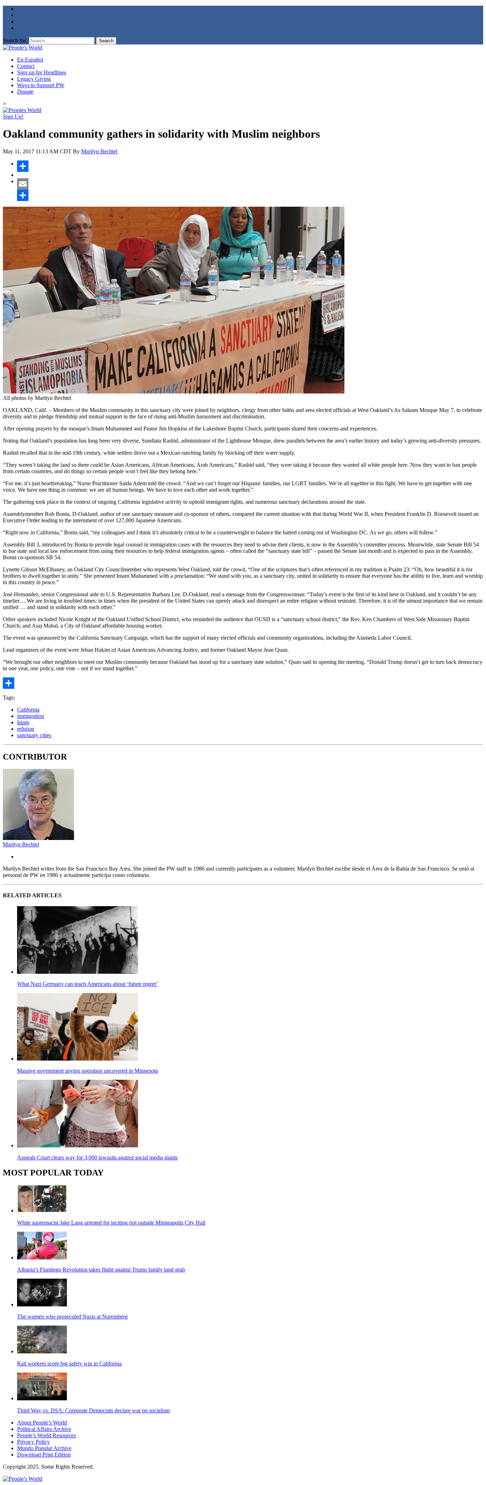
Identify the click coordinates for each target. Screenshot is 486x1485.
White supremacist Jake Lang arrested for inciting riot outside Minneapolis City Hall (111, 1223)
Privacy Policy (33, 1442)
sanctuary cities (34, 735)
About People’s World (42, 1423)
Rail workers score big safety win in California (69, 1363)
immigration (30, 716)
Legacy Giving (34, 79)
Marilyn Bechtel (99, 151)
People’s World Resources (46, 1435)
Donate (25, 92)
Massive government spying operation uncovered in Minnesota (87, 1071)
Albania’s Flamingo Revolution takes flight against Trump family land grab (101, 1270)
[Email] (250, 184)
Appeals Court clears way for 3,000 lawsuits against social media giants (97, 1157)
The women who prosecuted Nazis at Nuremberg (72, 1317)
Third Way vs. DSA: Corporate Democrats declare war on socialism (93, 1410)
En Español (30, 60)
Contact (26, 66)
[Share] (250, 166)
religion (25, 729)
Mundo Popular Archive (44, 1448)
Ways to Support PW (40, 85)
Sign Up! (13, 116)
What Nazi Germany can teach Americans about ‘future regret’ (87, 984)
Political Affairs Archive (44, 1429)
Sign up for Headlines (41, 72)
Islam (23, 722)
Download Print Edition (44, 1455)
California (28, 710)
